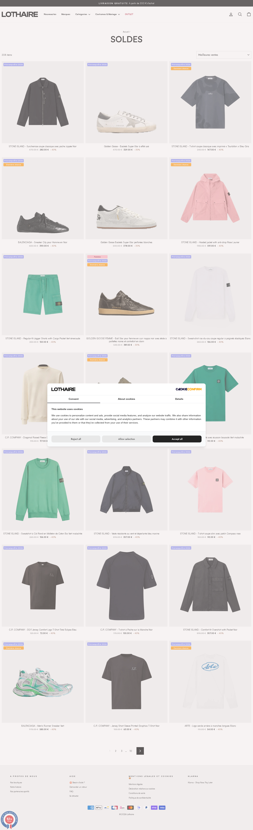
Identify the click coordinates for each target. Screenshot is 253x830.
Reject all (76, 439)
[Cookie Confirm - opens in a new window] (189, 389)
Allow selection (126, 439)
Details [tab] (179, 399)
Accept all (177, 439)
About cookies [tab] (126, 399)
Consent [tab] (74, 399)
